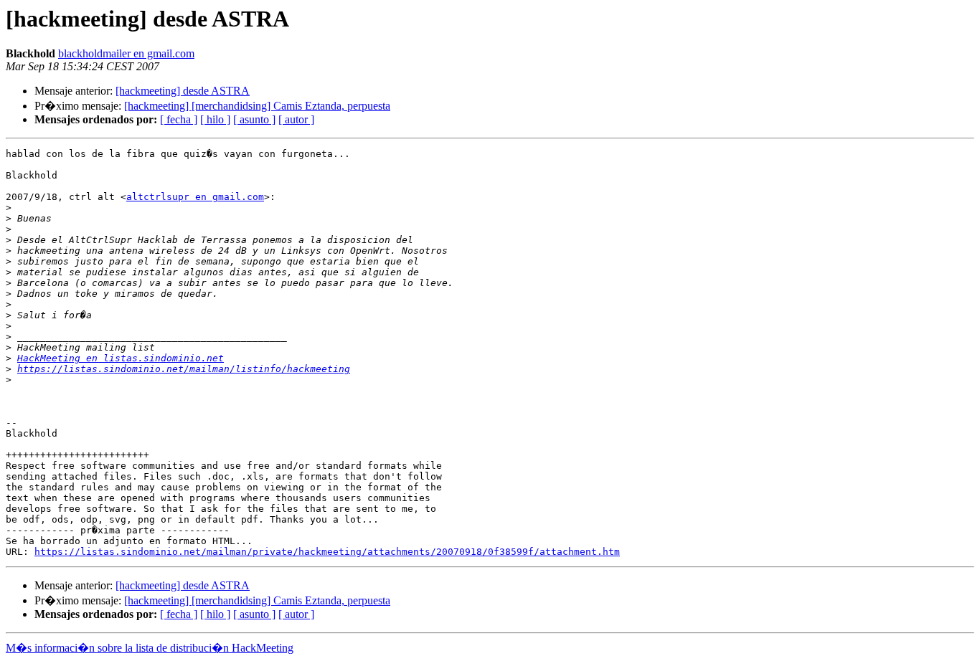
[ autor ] (296, 119)
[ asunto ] (254, 119)
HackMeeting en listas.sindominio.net (120, 358)
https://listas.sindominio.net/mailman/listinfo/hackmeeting (183, 368)
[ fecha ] (178, 119)
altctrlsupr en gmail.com (195, 196)
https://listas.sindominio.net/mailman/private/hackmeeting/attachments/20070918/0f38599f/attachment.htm (327, 551)
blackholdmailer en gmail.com (126, 53)
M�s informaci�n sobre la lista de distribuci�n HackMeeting (149, 648)
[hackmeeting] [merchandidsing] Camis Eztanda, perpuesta (257, 106)
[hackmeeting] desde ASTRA (183, 91)
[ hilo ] (215, 119)
